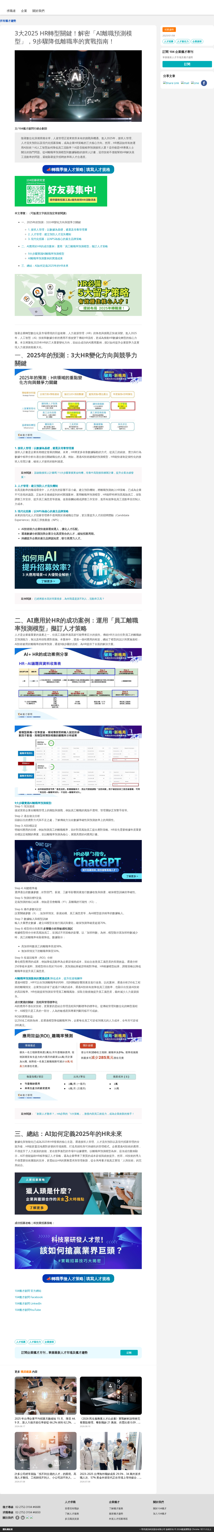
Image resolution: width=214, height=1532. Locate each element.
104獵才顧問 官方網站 (28, 1291)
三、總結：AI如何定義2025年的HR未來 (44, 265)
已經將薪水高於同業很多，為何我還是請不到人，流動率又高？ (69, 598)
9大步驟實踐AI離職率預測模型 (46, 253)
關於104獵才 (160, 1508)
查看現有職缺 (72, 1508)
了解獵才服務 (116, 1508)
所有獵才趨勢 (8, 21)
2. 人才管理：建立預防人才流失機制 (49, 234)
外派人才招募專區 (118, 1518)
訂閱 (187, 64)
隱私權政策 (8, 1529)
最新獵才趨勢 (116, 1513)
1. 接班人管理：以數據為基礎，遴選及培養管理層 (57, 229)
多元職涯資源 (72, 1518)
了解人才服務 (72, 1513)
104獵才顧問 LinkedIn (28, 1303)
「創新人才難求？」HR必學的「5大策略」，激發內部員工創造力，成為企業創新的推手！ (84, 1113)
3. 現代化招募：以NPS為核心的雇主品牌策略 (55, 239)
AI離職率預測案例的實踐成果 (45, 258)
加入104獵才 (160, 1513)
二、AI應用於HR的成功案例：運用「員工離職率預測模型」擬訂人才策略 (64, 246)
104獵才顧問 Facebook (29, 1297)
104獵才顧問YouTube (28, 1310)
